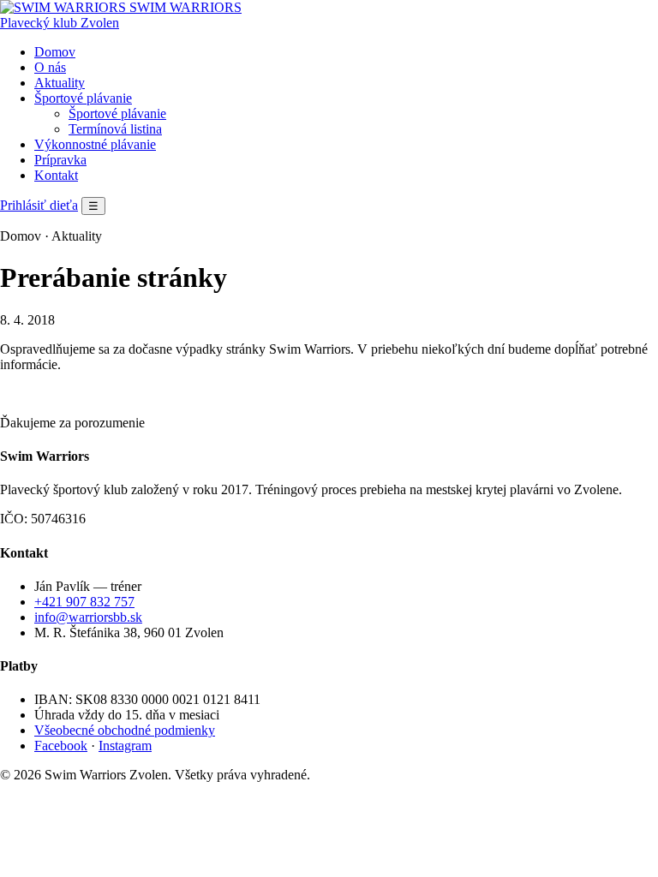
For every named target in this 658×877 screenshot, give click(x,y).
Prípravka (60, 159)
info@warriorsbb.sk (88, 617)
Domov (54, 52)
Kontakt (56, 175)
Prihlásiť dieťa (39, 205)
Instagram (125, 745)
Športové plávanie (83, 98)
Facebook (60, 745)
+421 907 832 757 (84, 601)
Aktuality (59, 82)
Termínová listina (115, 129)
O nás (50, 67)
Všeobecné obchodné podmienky (124, 730)
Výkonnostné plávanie (95, 144)
